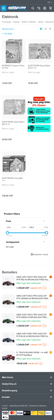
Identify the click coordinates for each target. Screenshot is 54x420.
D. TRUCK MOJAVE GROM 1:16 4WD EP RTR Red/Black (32, 353)
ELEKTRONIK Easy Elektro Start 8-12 (39, 66)
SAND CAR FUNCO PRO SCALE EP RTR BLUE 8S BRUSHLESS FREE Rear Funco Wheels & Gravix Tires (33, 335)
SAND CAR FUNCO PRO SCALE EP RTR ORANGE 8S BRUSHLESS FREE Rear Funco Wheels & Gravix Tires (32, 297)
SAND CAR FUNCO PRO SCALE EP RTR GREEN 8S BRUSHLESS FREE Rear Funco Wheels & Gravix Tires (31, 316)
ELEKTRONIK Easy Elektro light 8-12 (13, 123)
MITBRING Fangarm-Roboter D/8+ (13, 66)
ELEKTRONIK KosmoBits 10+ (12, 179)
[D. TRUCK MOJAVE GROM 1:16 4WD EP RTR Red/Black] (8, 357)
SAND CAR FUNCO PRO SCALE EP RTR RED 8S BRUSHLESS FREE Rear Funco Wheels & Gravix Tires (32, 278)
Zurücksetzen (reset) (39, 254)
